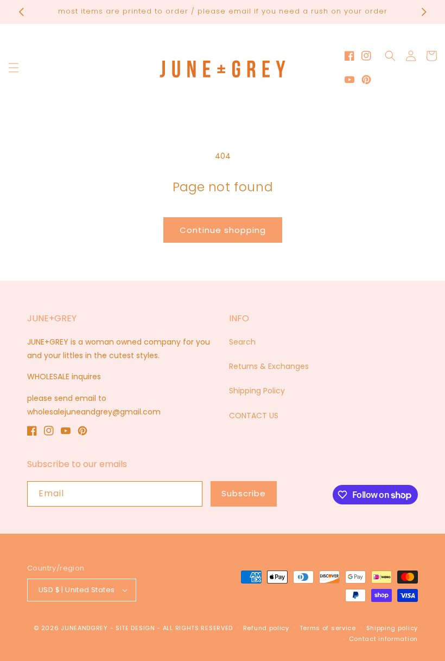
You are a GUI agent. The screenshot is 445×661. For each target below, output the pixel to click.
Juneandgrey (84, 628)
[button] (14, 68)
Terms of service (328, 628)
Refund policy (266, 628)
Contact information (383, 638)
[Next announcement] (424, 12)
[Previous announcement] (21, 12)
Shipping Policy (257, 390)
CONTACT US (253, 415)
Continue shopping (223, 230)
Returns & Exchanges (269, 366)
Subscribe (243, 493)
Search (242, 341)
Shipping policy (392, 628)
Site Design (135, 628)
